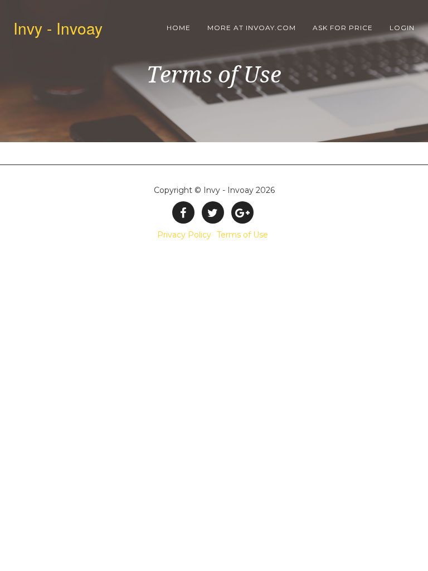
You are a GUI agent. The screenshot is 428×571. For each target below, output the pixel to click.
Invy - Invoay (58, 28)
